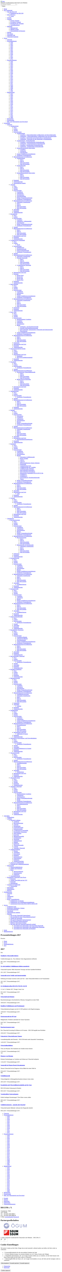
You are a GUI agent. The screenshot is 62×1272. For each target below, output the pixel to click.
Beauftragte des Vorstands (17, 23)
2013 (11, 80)
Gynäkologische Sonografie (24, 265)
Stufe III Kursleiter (25, 164)
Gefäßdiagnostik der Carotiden (28, 467)
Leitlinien (9, 818)
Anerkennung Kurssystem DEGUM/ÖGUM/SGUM (23, 903)
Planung (16, 851)
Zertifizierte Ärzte (11, 906)
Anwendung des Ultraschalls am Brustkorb (25, 928)
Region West (20, 280)
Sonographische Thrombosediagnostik (30, 477)
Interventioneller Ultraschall (17, 656)
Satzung (9, 32)
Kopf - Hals (13, 312)
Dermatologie (13, 214)
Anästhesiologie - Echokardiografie (26, 140)
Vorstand (9, 19)
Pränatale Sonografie (22, 258)
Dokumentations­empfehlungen (24, 439)
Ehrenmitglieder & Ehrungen (17, 31)
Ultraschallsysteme (15, 777)
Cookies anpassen (5, 1270)
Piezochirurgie (23, 331)
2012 (11, 82)
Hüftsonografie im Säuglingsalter (25, 545)
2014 (11, 79)
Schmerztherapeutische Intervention (26, 148)
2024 (11, 45)
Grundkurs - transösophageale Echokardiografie (32, 142)
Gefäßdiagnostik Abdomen (27, 468)
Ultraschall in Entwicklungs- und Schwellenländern (23, 738)
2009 (11, 86)
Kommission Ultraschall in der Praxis (16, 877)
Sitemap (6, 1199)
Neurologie (13, 362)
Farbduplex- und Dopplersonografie (29, 326)
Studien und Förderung (16, 868)
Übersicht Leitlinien (15, 820)
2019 (11, 53)
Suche (5, 930)
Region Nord (20, 275)
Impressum (6, 1201)
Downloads (10, 911)
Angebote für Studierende (13, 884)
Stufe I (21, 159)
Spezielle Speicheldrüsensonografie (29, 328)
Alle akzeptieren (5, 1263)
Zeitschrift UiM (11, 35)
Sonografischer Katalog (20, 183)
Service (6, 905)
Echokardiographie (18, 827)
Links (18, 493)
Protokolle (16, 180)
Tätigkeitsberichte (18, 181)
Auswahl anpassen (24, 1263)
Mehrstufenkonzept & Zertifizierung (23, 157)
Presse (5, 38)
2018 (11, 54)
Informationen (14, 883)
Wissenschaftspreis (18, 871)
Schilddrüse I (23, 474)
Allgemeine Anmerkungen (23, 202)
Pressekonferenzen (12, 60)
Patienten (9, 914)
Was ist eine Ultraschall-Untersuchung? (20, 915)
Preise (11, 870)
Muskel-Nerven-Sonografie (24, 379)
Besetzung (13, 879)
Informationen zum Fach (20, 236)
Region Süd (20, 278)
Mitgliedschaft (14, 28)
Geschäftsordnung (15, 25)
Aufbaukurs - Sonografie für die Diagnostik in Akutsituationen (36, 139)
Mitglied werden (14, 29)
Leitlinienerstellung (15, 849)
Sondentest (19, 356)
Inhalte (18, 799)
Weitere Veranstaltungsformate (24, 198)
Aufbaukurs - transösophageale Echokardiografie (32, 143)
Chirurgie (12, 184)
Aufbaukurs (23, 151)
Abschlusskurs (23, 152)
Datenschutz (7, 1202)
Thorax (22, 479)
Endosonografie (14, 589)
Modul (18, 325)
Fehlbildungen (20, 247)
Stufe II (22, 161)
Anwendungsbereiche (22, 804)
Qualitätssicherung (21, 584)
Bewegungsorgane (15, 520)
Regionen (16, 274)
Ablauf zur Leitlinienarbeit (17, 862)
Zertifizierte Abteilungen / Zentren (15, 908)
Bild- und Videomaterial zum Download (17, 121)
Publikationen (20, 772)
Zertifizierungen (8, 892)
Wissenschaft (10, 865)
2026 (11, 42)
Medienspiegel (11, 92)
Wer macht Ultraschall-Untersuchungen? (20, 920)
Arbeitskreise (10, 518)
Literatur (19, 706)
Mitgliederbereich (8, 931)
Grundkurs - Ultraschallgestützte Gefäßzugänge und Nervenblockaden (38, 135)
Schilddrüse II (23, 476)
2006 (11, 91)
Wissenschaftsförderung (16, 867)
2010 (11, 85)
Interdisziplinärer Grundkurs (24, 319)
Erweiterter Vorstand (15, 22)
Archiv (12, 16)
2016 (11, 57)
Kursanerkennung (21, 725)
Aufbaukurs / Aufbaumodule (24, 221)
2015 (11, 58)
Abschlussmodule (21, 196)
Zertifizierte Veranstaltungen (24, 155)
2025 (11, 44)
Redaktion (16, 855)
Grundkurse (20, 192)
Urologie (12, 498)
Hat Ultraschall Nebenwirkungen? (19, 921)
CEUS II (22, 461)
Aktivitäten (16, 209)
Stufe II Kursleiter (24, 162)
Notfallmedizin (14, 710)
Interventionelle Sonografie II (27, 471)
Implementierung (18, 857)
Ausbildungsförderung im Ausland (22, 748)
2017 (11, 55)
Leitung (16, 129)
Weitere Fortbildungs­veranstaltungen (26, 600)
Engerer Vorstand (14, 20)
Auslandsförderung (15, 876)
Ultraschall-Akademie (12, 36)
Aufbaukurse (20, 193)
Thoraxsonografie (14, 753)
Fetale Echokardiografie (23, 250)
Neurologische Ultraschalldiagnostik (26, 372)
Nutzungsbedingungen (9, 1204)
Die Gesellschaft (8, 10)
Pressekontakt (10, 120)
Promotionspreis (18, 873)
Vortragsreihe (13, 886)
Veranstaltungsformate (12, 909)
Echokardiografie (21, 165)
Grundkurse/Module (22, 637)
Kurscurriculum (18, 132)
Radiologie (13, 444)
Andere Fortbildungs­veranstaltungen (26, 154)
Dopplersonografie (21, 249)
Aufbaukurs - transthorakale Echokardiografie (31, 146)
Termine (9, 17)
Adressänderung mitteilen (13, 912)
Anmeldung (17, 852)
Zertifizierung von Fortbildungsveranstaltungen (22, 902)
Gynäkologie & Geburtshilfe (17, 240)
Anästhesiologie (14, 126)
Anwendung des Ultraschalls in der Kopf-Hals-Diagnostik (28, 925)
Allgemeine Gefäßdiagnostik (27, 457)
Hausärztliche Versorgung (16, 630)
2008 (11, 88)
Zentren (9, 898)
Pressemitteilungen (12, 41)
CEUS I (22, 460)
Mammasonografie (15, 678)
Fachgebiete (7, 123)
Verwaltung (10, 33)
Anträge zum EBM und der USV (18, 880)
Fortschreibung (17, 858)
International (10, 887)
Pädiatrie (12, 410)
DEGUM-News (11, 14)
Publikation (16, 859)
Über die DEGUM (12, 12)
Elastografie (23, 464)
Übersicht (9, 39)
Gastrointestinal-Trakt (25, 466)
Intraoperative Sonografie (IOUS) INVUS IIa (31, 473)
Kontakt (6, 1198)
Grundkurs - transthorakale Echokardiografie (31, 145)
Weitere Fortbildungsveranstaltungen (26, 571)
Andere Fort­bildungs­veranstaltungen (26, 296)
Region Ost (20, 277)
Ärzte (8, 895)
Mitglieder (9, 26)
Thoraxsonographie (18, 845)
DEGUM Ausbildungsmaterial (24, 357)
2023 (11, 47)
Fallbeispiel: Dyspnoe (22, 734)
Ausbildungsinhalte (22, 763)
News (15, 127)
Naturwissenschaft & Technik (17, 348)
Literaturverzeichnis (19, 861)
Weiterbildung (10, 889)
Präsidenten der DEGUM (16, 13)
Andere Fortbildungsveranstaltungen (26, 332)
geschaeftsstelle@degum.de (12, 1217)
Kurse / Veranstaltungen (13, 899)
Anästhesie (16, 821)
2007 (11, 89)
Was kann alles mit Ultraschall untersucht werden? (23, 924)
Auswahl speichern (14, 1263)
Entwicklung (17, 854)
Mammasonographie (19, 836)
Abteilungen (10, 896)
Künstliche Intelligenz (15, 669)
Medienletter (10, 118)
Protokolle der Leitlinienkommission (19, 864)
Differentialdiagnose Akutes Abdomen (30, 463)
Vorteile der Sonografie (16, 918)
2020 (11, 51)
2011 (11, 83)
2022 (11, 48)
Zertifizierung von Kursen (17, 900)
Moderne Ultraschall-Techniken (18, 922)
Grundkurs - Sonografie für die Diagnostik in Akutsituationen (35, 137)
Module (19, 294)
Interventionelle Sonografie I (27, 470)
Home (5, 9)
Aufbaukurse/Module (22, 638)
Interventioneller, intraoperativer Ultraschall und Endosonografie (36, 329)
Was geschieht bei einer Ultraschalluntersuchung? (23, 917)
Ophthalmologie (14, 391)
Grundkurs (23, 149)
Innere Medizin (14, 284)
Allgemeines (20, 416)
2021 (11, 50)
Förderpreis (16, 307)
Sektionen (9, 124)
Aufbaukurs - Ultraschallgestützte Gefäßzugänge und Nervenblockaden (38, 136)
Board (18, 244)
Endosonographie (18, 829)
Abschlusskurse (21, 420)
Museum (9, 890)
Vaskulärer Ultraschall (16, 786)
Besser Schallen (24, 458)
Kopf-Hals (16, 835)
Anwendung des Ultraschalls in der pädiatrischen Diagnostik (29, 927)
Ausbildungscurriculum (23, 694)
